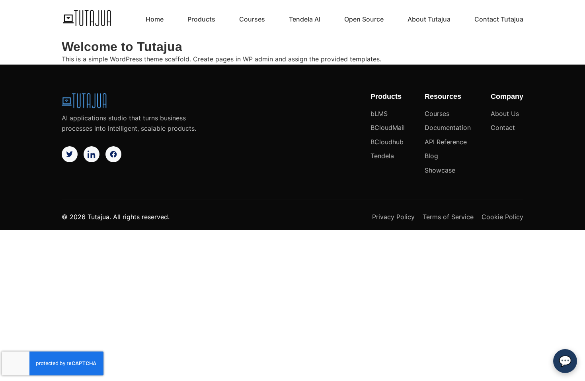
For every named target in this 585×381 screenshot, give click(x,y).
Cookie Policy (502, 217)
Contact (503, 128)
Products (201, 19)
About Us (505, 114)
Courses (252, 19)
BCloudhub (387, 142)
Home (155, 19)
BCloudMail (387, 128)
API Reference (446, 142)
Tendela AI (304, 19)
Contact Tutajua (498, 19)
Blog (431, 156)
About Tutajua (429, 19)
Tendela (382, 156)
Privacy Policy (393, 217)
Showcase (440, 170)
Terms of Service (448, 217)
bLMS (379, 114)
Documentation (448, 128)
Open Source (364, 19)
